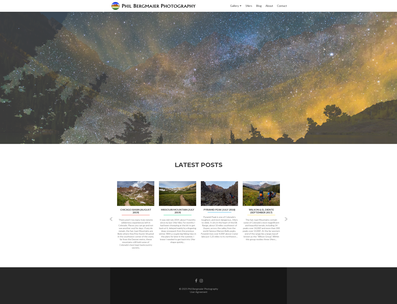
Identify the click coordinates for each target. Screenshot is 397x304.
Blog (259, 5)
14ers (248, 5)
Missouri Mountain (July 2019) (177, 211)
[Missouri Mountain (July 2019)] (177, 193)
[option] (198, 216)
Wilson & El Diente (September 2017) (261, 211)
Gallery (234, 5)
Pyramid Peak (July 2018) (219, 209)
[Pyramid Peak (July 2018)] (219, 193)
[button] (111, 219)
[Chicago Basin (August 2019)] (135, 193)
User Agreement (198, 291)
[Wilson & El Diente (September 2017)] (261, 193)
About (269, 5)
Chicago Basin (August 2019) (135, 211)
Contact (282, 5)
